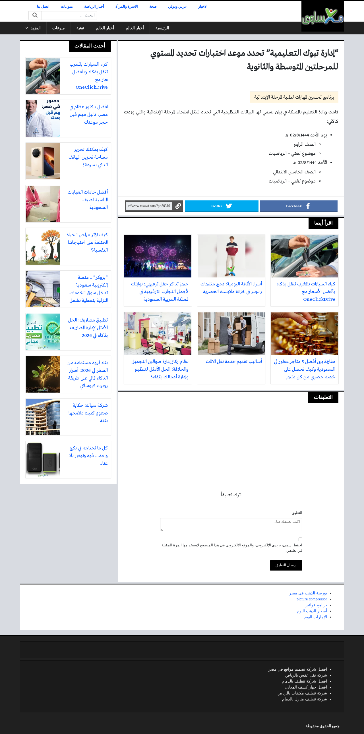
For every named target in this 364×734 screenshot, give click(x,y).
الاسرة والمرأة (126, 7)
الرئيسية (162, 28)
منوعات (67, 7)
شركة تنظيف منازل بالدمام (304, 699)
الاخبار (203, 7)
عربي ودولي (177, 7)
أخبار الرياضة (94, 7)
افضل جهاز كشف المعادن (306, 687)
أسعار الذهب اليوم (312, 611)
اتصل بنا (43, 7)
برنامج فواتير (316, 605)
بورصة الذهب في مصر (308, 593)
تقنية (80, 28)
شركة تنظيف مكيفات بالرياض (302, 693)
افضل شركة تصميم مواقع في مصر (297, 669)
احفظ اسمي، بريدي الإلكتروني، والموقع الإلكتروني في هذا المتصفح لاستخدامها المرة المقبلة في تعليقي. (232, 548)
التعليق (297, 513)
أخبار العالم (135, 28)
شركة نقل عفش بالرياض (306, 675)
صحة (153, 7)
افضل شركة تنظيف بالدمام (304, 681)
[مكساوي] (322, 16)
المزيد (36, 28)
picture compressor (312, 599)
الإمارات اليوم (315, 617)
